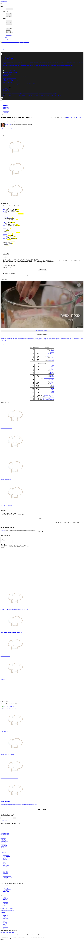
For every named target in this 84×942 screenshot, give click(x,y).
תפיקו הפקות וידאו (4, 932)
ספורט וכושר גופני (28, 93)
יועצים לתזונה (6, 903)
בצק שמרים (5, 927)
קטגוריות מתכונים (3, 852)
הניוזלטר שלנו (4, 812)
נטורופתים (5, 899)
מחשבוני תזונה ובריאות (7, 82)
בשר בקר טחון (6, 217)
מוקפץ (49, 62)
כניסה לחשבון (7, 57)
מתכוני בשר (35, 62)
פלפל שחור (5, 235)
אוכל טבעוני (5, 860)
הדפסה (7, 128)
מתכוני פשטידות (74, 62)
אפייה (51, 62)
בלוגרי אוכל (5, 898)
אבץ (53, 391)
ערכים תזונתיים (21, 76)
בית (82, 117)
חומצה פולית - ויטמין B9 (49, 378)
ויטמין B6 (52, 376)
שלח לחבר (3, 128)
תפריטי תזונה (26, 76)
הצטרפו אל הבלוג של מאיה (41, 330)
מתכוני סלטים (80, 62)
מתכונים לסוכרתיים (13, 62)
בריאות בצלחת (59, 95)
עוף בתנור (5, 924)
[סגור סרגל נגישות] (1, 3)
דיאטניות (5, 897)
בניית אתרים (11, 932)
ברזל (53, 386)
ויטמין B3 (52, 373)
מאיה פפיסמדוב (8, 124)
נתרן (53, 359)
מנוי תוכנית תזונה (4, 845)
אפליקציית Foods (6, 67)
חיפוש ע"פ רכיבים (14, 76)
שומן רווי (49, 356)
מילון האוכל (5, 75)
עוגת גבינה (5, 917)
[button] (6, 59)
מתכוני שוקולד (6, 865)
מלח (4, 239)
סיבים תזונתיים (51, 360)
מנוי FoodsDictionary (7, 39)
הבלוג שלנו (3, 847)
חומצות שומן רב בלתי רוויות (48, 394)
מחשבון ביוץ (5, 89)
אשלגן (52, 392)
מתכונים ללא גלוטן (20, 62)
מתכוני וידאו (56, 65)
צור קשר (7, 33)
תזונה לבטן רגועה (33, 95)
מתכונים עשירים (51, 65)
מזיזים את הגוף (20, 95)
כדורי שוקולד (5, 918)
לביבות (4, 925)
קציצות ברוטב (6, 107)
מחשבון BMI (5, 85)
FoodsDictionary (4, 820)
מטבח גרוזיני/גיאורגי (70, 117)
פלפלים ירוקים (6, 213)
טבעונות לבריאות (46, 95)
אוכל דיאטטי (36, 65)
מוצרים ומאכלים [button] (13, 74)
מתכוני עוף (40, 62)
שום (4, 230)
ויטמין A (52, 368)
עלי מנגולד (5, 211)
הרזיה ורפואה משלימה (12, 95)
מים (53, 365)
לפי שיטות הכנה (6, 65)
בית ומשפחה (49, 93)
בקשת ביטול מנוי (4, 846)
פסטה (43, 62)
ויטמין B (52, 369)
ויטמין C (52, 381)
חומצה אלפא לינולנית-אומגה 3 (48, 395)
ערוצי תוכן (5, 91)
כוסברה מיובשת (6, 236)
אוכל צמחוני (63, 62)
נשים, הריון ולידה (21, 93)
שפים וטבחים (6, 900)
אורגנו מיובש (5, 238)
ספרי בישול (22, 65)
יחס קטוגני (45, 531)
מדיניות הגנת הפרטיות (5, 938)
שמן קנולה (5, 234)
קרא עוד (3, 530)
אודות (2, 836)
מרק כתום (5, 923)
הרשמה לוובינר (6, 111)
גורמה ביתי (5, 95)
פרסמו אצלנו (3, 838)
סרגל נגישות (5, 112)
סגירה (2, 939)
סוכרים (49, 353)
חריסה (4, 228)
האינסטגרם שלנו (6, 105)
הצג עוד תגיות (3, 340)
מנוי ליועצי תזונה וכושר (5, 834)
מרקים (26, 62)
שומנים (52, 355)
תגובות (12, 128)
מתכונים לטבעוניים (57, 62)
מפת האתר (3, 839)
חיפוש (4, 102)
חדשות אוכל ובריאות (7, 93)
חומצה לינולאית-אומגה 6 (49, 396)
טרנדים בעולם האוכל (7, 877)
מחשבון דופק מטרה (15, 83)
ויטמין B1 (52, 370)
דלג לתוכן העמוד (4, 1)
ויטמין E (52, 382)
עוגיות (46, 62)
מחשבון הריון (5, 88)
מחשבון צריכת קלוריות (30, 85)
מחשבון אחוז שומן (12, 85)
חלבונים (52, 350)
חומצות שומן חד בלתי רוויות (48, 398)
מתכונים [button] (12, 59)
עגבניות (4, 225)
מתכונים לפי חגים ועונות (14, 65)
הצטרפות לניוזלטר (6, 108)
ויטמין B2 (52, 372)
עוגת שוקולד (5, 915)
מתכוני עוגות (68, 62)
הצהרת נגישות (8, 35)
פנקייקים (5, 922)
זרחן (53, 389)
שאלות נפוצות (3, 840)
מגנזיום (52, 388)
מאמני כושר (5, 902)
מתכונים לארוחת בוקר (7, 919)
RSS (1, 848)
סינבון (4, 106)
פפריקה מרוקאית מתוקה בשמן (9, 232)
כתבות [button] (7, 90)
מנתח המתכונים (70, 65)
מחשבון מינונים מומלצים (20, 85)
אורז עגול (5, 219)
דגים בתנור (5, 928)
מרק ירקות (5, 916)
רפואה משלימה (35, 93)
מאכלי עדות (26, 65)
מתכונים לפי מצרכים (43, 65)
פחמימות (52, 352)
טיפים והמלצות (15, 93)
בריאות (45, 93)
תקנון (2, 841)
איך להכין (55, 93)
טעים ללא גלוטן (53, 95)
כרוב (4, 209)
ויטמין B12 (51, 379)
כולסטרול (52, 357)
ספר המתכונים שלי (63, 65)
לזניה (4, 921)
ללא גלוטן (5, 866)
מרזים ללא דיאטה (26, 95)
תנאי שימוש (5, 841)
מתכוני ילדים (30, 62)
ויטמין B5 (52, 375)
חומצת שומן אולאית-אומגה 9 (48, 399)
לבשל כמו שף (40, 95)
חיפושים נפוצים (3, 912)
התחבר (5, 37)
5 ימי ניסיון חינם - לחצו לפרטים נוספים (10, 80)
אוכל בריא (31, 65)
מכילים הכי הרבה (6, 76)
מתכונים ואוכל (78, 117)
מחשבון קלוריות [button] (12, 78)
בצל (4, 222)
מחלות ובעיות (41, 93)
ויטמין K (52, 383)
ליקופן (52, 366)
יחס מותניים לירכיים (7, 83)
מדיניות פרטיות (4, 842)
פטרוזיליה (5, 224)
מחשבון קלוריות (32, 83)
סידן (53, 385)
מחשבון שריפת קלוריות (24, 83)
